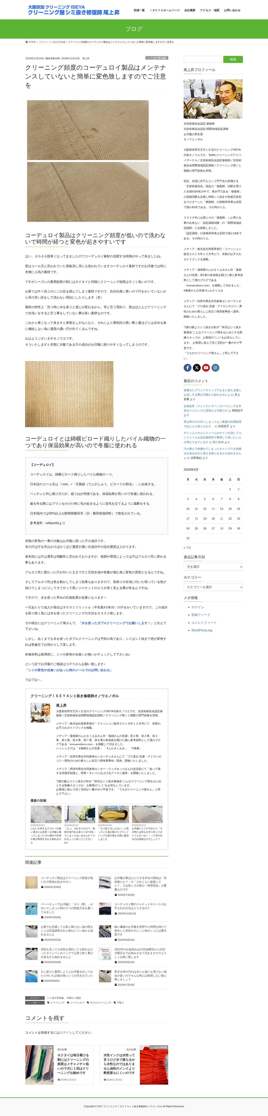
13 (213, 508)
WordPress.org (201, 630)
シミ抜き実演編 (157, 57)
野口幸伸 (218, 442)
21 (221, 518)
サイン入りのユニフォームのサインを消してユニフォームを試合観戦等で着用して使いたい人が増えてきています (212, 437)
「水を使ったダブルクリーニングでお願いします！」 (116, 623)
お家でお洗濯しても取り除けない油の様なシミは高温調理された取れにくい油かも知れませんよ (67, 930)
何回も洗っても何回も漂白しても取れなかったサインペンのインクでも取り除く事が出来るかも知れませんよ (67, 953)
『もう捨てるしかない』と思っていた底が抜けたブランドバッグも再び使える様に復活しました (113, 833)
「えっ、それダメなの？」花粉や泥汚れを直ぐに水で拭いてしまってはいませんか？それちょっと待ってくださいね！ (79, 835)
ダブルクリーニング (100, 1002)
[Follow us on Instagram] (215, 368)
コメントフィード (204, 622)
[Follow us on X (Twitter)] (197, 368)
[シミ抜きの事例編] (154, 1059)
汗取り (120, 1002)
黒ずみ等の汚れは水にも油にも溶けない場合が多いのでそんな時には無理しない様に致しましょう (140, 975)
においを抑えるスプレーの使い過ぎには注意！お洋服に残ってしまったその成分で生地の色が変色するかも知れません (46, 835)
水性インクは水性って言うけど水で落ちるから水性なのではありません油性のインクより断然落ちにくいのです (119, 1063)
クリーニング (57, 1002)
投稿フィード (200, 614)
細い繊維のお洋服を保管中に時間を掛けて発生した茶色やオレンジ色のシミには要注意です (140, 930)
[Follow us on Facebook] (187, 368)
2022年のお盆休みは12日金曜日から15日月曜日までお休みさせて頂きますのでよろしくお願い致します (140, 953)
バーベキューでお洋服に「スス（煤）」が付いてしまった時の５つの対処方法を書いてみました (67, 908)
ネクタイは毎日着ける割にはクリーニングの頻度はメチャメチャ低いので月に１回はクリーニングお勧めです (73, 1063)
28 (221, 528)
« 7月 (187, 547)
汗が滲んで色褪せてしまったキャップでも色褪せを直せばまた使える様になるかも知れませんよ (212, 453)
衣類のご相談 (74, 998)
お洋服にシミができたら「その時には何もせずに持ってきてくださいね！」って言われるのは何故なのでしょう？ (147, 833)
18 (196, 518)
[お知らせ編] (39, 1059)
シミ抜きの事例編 (154, 822)
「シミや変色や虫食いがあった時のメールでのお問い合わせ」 (69, 670)
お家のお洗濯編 (53, 822)
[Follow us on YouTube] (206, 368)
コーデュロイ (77, 1002)
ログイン (66, 1032)
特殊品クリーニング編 (118, 822)
